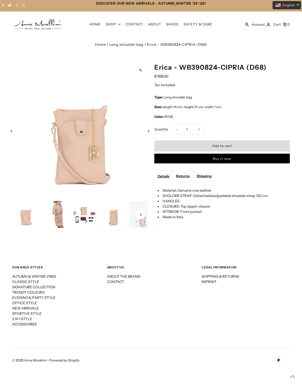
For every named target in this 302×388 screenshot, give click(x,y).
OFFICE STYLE (24, 303)
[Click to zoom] (140, 70)
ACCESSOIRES (24, 324)
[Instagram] (23, 5)
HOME (95, 24)
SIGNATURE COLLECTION (33, 287)
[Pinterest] (16, 5)
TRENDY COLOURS (28, 292)
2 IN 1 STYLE (22, 319)
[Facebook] (2, 5)
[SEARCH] (247, 24)
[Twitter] (9, 5)
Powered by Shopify (64, 360)
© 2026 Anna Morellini (29, 360)
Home (100, 44)
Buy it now (222, 159)
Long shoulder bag (126, 44)
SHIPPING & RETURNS (220, 276)
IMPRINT (209, 281)
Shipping (204, 176)
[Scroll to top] (293, 376)
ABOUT (154, 24)
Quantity (161, 129)
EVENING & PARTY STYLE (33, 297)
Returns (183, 176)
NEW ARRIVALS (25, 308)
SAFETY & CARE (197, 24)
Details (163, 176)
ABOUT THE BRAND (123, 276)
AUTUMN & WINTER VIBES (34, 276)
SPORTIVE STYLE (27, 313)
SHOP (111, 24)
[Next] (148, 131)
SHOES (172, 24)
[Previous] (12, 131)
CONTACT (134, 24)
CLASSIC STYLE (25, 281)
